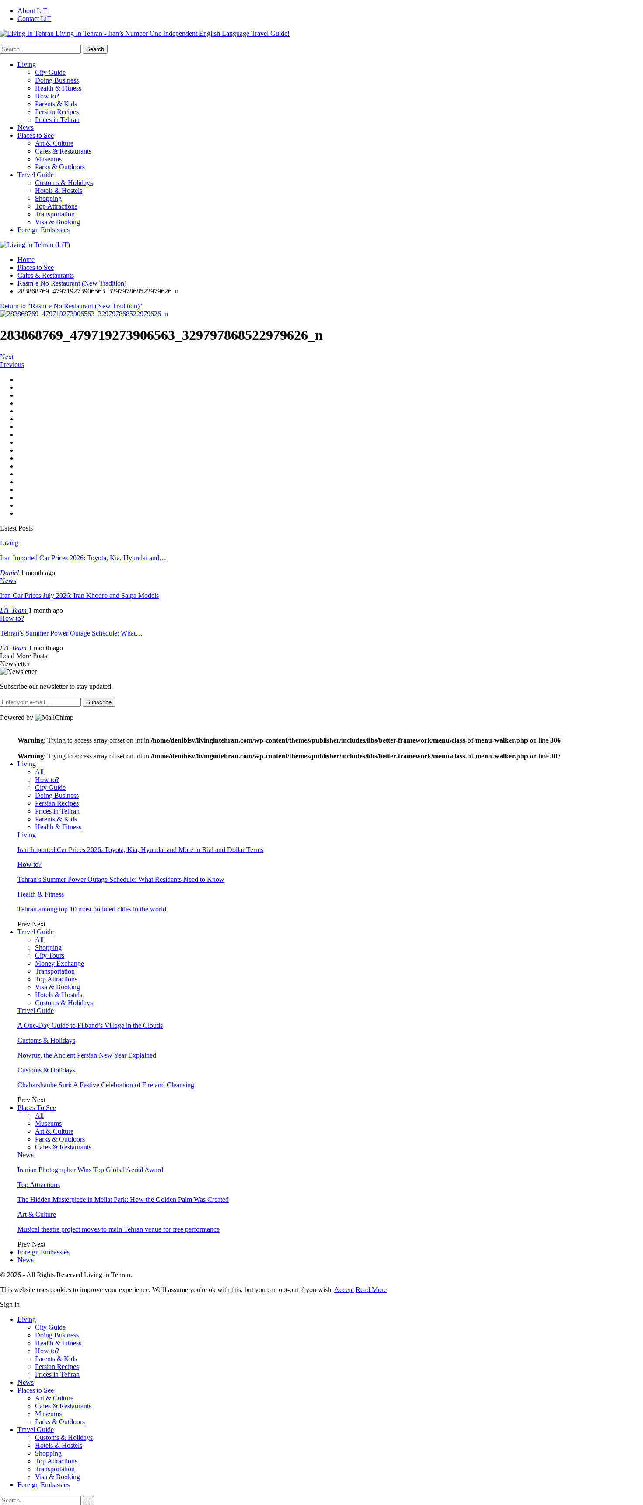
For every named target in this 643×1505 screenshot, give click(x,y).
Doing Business (57, 80)
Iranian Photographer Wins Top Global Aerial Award (90, 1169)
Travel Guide (35, 174)
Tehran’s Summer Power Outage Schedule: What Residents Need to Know (120, 879)
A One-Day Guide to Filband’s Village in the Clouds (90, 1025)
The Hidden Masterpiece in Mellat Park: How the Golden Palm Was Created (123, 1199)
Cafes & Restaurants (63, 151)
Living (26, 64)
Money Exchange (59, 963)
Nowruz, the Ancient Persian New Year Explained (86, 1055)
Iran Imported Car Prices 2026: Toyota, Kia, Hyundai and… (83, 558)
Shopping (48, 198)
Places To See (36, 1107)
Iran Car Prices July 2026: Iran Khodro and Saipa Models (79, 595)
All (39, 771)
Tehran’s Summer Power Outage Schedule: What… (71, 633)
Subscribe (99, 702)
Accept (344, 1289)
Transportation (55, 214)
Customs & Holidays (64, 182)
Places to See (35, 135)
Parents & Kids (56, 104)
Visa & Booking (57, 222)
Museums (48, 159)
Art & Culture (54, 143)
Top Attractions (56, 206)
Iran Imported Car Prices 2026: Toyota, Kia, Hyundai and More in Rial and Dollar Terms (140, 849)
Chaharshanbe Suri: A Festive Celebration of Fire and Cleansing (105, 1085)
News (25, 127)
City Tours (49, 955)
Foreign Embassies (43, 230)
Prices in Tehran (57, 119)
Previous (12, 364)
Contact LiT (34, 18)
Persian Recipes (57, 111)
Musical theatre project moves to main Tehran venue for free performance (118, 1229)
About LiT (32, 10)
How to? (47, 96)
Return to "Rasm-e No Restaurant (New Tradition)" (71, 306)
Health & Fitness (58, 88)
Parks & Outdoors (60, 167)
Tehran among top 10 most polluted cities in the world (91, 909)
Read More (371, 1289)
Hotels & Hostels (58, 190)
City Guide (50, 72)
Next (7, 356)
